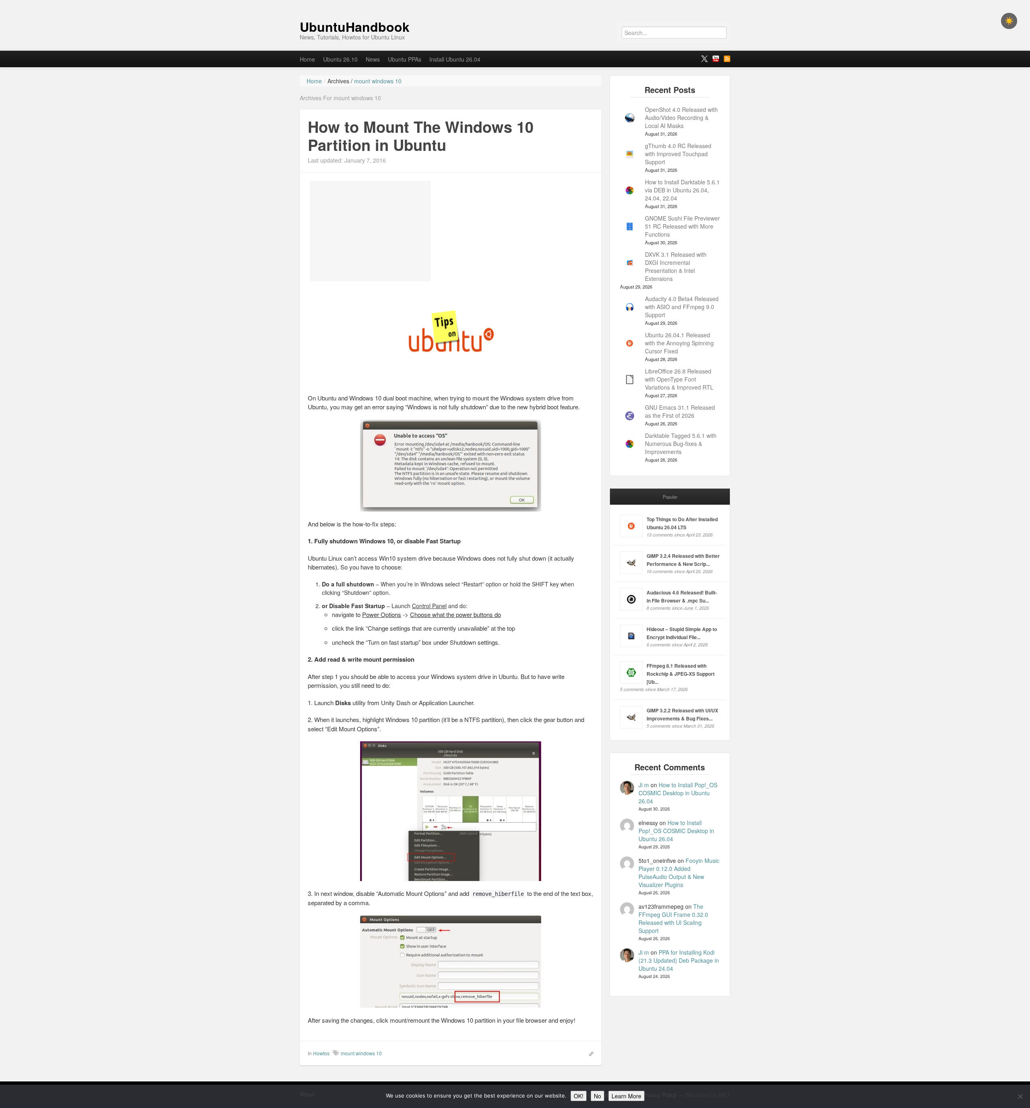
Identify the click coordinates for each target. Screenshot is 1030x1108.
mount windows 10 (361, 1053)
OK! (578, 1096)
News (373, 59)
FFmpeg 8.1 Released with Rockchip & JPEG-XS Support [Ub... (681, 673)
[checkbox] (1009, 21)
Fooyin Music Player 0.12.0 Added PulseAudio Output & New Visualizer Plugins (679, 872)
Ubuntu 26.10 (340, 59)
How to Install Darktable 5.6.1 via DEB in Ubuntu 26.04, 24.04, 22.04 (682, 190)
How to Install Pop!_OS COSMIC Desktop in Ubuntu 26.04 (678, 793)
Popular (670, 496)
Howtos (321, 1053)
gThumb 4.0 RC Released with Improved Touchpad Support (678, 154)
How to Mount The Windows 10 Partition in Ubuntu (421, 136)
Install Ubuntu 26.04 (454, 59)
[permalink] (588, 1053)
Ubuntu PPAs (404, 59)
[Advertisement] (370, 231)
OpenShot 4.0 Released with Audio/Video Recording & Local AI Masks (681, 117)
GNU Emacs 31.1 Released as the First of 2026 (680, 411)
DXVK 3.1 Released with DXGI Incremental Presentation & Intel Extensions (676, 266)
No (597, 1096)
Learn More (626, 1096)
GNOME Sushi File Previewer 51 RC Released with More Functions (682, 226)
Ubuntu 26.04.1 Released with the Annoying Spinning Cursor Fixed (679, 343)
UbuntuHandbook (355, 26)
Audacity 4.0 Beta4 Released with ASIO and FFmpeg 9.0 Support (682, 307)
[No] (1020, 1096)
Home (307, 59)
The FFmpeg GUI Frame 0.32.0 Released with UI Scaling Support (673, 918)
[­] (515, 4)
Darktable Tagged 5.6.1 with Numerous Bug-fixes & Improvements (681, 443)
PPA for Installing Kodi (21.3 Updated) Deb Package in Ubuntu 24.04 (679, 960)
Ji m (644, 785)
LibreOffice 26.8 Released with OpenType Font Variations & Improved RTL (679, 379)
